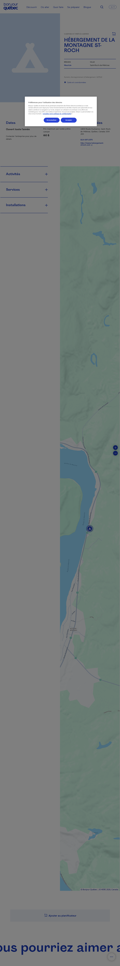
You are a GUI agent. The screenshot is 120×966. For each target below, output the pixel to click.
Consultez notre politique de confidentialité (58, 114)
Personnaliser (51, 120)
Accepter (69, 120)
